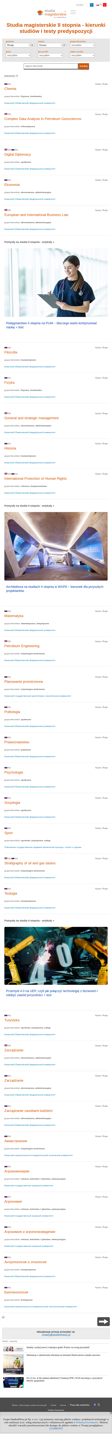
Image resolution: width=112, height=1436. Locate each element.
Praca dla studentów (79, 1405)
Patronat (63, 1405)
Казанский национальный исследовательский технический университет (38, 1155)
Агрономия (13, 1201)
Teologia (10, 893)
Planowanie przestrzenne (23, 682)
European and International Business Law (36, 215)
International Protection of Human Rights (35, 478)
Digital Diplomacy (17, 154)
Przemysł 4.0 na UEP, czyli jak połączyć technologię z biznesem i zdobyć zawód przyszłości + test (52, 993)
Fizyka (9, 382)
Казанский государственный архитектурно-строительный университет (37, 696)
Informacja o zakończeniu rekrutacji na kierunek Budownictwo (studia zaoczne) (63, 1355)
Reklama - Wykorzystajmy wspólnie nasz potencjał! (29, 1405)
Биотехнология (16, 1292)
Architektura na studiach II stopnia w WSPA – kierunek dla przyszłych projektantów (54, 589)
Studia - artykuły (9, 1341)
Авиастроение (15, 1141)
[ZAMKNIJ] (56, 1428)
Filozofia (10, 352)
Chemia (10, 89)
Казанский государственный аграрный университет (28, 1185)
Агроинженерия (16, 1171)
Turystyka (11, 1020)
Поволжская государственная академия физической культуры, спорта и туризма (42, 847)
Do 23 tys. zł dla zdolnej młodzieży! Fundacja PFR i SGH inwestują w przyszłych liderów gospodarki (64, 1379)
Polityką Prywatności (87, 1422)
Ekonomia (12, 185)
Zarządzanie (13, 1050)
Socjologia (12, 803)
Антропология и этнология (25, 1262)
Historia (10, 448)
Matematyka (13, 616)
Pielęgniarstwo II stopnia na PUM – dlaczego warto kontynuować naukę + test (51, 325)
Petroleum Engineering (21, 646)
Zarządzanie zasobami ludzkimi (28, 1111)
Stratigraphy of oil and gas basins (30, 863)
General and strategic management (31, 418)
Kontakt (53, 1405)
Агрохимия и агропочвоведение (29, 1232)
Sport (8, 833)
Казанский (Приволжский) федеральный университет (29, 103)
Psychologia (13, 772)
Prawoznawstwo (16, 742)
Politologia (12, 712)
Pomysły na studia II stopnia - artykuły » (29, 242)
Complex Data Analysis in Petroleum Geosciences (42, 119)
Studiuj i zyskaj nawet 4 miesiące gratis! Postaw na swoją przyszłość (58, 1347)
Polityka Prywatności (56, 1410)
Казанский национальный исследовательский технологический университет (40, 1306)
